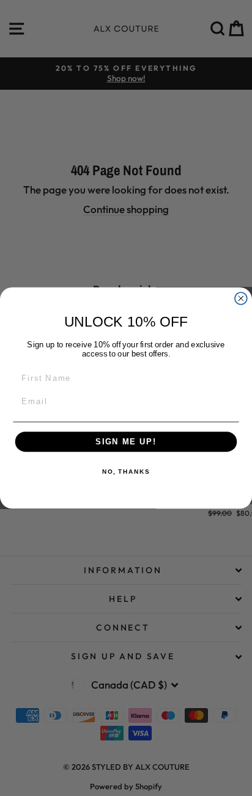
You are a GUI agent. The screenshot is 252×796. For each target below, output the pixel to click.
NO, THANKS (126, 472)
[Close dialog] (241, 298)
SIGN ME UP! (126, 442)
